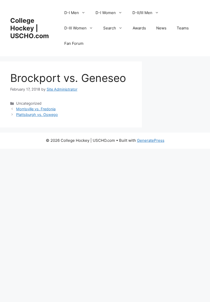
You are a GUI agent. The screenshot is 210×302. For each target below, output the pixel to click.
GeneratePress (150, 140)
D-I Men (71, 12)
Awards (139, 28)
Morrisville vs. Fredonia (36, 109)
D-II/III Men (142, 12)
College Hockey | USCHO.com (29, 28)
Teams (183, 28)
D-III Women (75, 28)
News (161, 28)
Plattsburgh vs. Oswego (37, 114)
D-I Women (106, 12)
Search (109, 28)
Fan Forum (73, 43)
